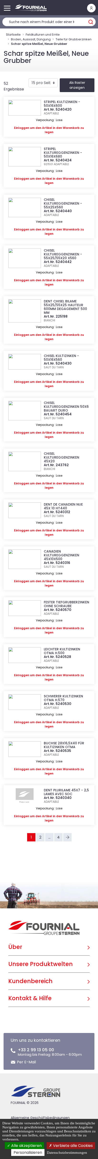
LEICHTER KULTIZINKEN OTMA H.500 (62, 651)
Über (15, 947)
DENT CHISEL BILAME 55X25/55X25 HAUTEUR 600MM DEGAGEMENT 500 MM (65, 307)
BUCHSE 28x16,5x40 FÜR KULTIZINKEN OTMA (64, 745)
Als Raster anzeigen (77, 85)
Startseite (13, 34)
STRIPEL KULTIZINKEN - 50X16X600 (62, 103)
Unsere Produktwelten (40, 964)
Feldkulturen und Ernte (43, 34)
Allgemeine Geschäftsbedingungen (40, 1117)
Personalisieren (28, 1152)
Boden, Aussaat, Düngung (31, 39)
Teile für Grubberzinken (74, 39)
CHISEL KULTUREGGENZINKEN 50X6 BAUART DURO (66, 406)
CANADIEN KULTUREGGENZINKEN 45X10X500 (61, 555)
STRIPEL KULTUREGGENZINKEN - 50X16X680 (63, 152)
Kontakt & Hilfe (30, 998)
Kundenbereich (30, 981)
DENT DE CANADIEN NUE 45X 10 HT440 (63, 506)
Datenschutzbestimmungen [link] (67, 1152)
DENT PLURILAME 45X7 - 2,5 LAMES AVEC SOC (66, 792)
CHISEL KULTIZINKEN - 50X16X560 (61, 357)
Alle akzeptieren (26, 1145)
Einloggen (21, 128)
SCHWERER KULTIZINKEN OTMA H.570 (63, 698)
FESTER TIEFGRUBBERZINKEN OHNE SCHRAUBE (66, 604)
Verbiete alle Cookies (72, 1145)
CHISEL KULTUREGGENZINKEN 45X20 (61, 457)
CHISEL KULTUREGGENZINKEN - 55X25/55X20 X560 (63, 254)
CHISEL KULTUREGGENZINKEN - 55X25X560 (63, 203)
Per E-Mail (26, 1062)
